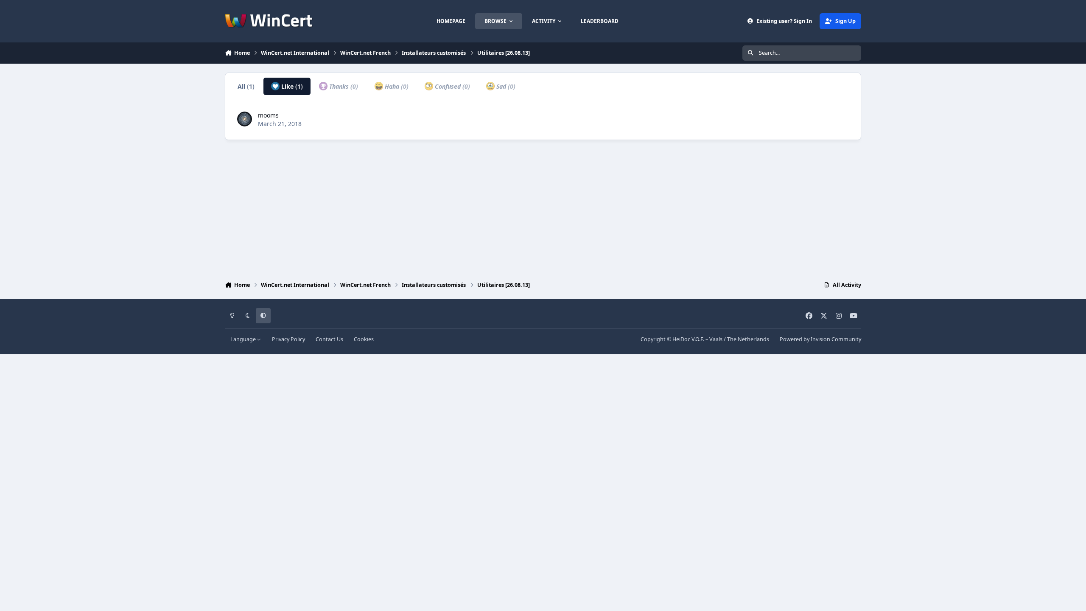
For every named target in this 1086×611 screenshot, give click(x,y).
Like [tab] (291, 86)
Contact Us (329, 339)
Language (243, 339)
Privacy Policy (288, 339)
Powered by (820, 339)
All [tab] (246, 86)
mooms (268, 115)
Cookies (364, 339)
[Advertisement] (543, 208)
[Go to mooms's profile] (244, 119)
